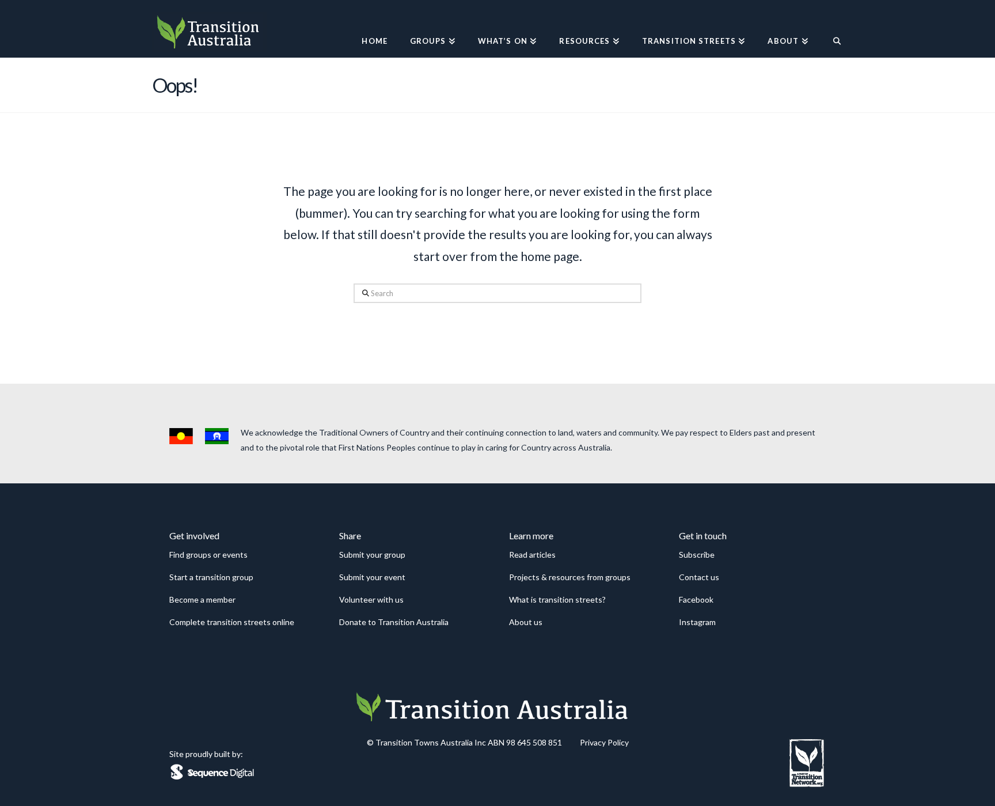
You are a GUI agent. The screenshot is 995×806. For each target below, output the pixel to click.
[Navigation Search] (831, 29)
